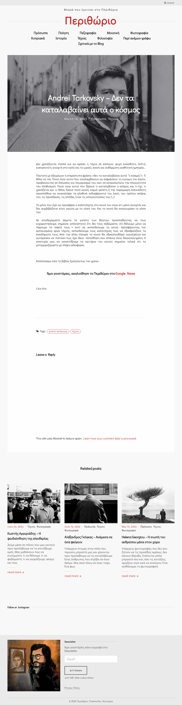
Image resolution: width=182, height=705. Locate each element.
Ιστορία (61, 38)
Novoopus (108, 701)
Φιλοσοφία (105, 38)
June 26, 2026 (15, 526)
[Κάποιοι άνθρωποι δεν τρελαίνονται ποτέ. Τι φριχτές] (101, 621)
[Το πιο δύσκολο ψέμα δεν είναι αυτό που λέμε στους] (164, 621)
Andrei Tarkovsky (58, 331)
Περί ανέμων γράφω (137, 38)
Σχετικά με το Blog (91, 43)
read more (14, 572)
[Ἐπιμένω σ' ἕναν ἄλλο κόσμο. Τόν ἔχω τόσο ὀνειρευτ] (80, 621)
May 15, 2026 (129, 526)
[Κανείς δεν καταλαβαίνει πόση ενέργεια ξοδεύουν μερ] (59, 621)
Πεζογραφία (88, 33)
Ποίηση (63, 33)
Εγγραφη (76, 670)
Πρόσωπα (41, 33)
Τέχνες (81, 38)
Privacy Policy (72, 687)
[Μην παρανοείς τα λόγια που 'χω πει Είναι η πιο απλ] (38, 621)
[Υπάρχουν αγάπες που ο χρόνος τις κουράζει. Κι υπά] (17, 621)
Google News (125, 273)
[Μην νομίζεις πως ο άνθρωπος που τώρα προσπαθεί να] (122, 621)
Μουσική (113, 33)
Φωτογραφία (139, 33)
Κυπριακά (38, 38)
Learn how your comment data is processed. (109, 438)
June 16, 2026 (72, 526)
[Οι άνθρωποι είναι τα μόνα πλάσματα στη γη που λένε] (143, 621)
